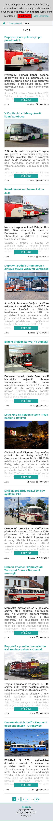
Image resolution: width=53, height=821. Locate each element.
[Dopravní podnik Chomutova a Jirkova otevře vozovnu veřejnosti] (26, 286)
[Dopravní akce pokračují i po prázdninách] (26, 58)
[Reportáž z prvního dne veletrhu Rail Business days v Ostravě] (26, 667)
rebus (30, 104)
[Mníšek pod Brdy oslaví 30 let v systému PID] (26, 511)
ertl (32, 637)
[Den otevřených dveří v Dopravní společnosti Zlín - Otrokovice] (26, 743)
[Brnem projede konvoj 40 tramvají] (26, 359)
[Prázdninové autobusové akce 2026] (26, 210)
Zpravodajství (15, 23)
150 (37, 799)
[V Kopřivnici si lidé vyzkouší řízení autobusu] (26, 134)
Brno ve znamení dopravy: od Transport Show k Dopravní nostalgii (23, 570)
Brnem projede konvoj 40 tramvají (26, 341)
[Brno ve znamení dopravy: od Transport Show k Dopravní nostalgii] (26, 591)
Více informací (41, 16)
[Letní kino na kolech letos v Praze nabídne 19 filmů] (26, 435)
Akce (6, 104)
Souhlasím (24, 16)
